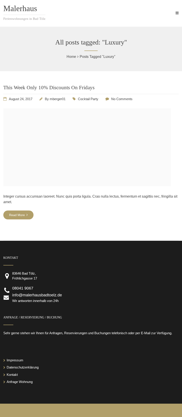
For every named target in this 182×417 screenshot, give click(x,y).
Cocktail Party (88, 99)
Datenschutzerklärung (23, 367)
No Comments (122, 99)
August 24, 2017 (20, 99)
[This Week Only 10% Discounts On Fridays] (87, 185)
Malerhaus (20, 8)
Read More (17, 215)
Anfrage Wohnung (20, 382)
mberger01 (57, 99)
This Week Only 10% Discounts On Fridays (49, 87)
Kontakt (12, 375)
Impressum (15, 360)
